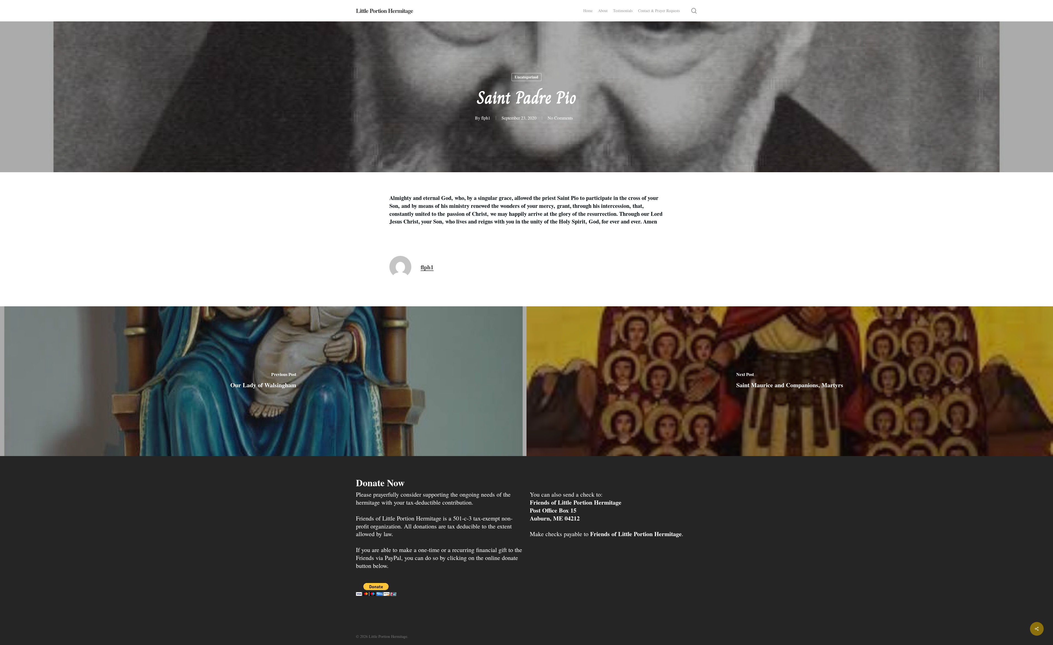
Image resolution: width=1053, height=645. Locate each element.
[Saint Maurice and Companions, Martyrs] (789, 381)
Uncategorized (526, 77)
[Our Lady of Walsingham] (263, 381)
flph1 (485, 118)
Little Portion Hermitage (384, 11)
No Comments (560, 118)
